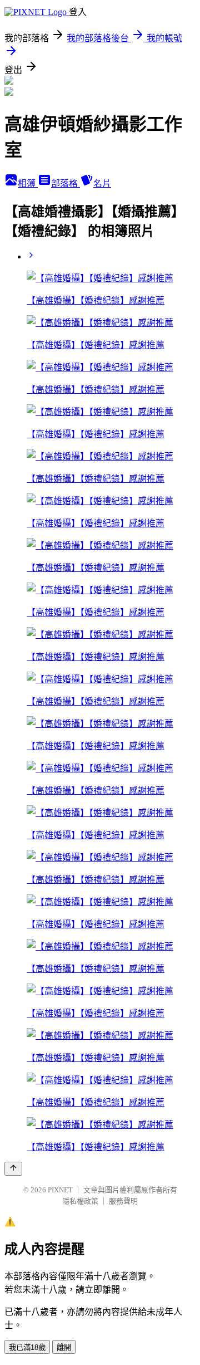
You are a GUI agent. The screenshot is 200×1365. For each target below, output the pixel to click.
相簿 (28, 183)
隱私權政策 (80, 1201)
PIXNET (60, 1190)
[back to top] (13, 1169)
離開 (64, 1347)
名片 (102, 183)
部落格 (65, 183)
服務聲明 (123, 1201)
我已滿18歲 (27, 1347)
